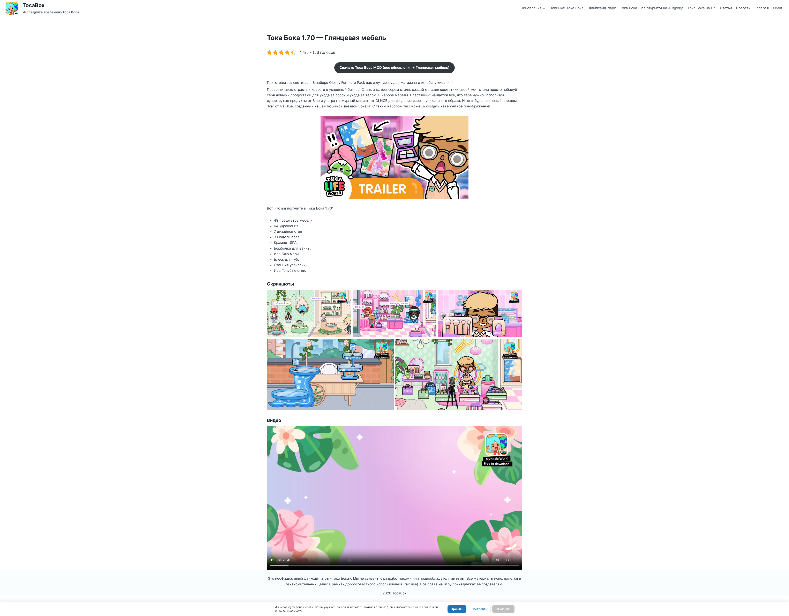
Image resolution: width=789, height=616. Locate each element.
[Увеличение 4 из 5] (388, 344)
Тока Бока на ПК (701, 8)
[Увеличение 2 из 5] (431, 295)
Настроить (479, 609)
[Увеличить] (463, 121)
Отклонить (503, 609)
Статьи (726, 8)
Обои (777, 8)
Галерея (762, 8)
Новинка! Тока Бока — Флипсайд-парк (582, 8)
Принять (457, 609)
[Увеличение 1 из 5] (345, 295)
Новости (743, 8)
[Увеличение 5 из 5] (517, 344)
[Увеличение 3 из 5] (517, 295)
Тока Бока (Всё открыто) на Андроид (651, 8)
